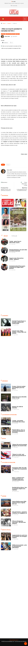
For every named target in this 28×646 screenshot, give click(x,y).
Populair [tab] (14, 236)
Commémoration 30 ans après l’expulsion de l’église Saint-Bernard (17, 267)
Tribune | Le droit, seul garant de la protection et (19, 455)
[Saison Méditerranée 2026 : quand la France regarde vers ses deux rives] (6, 503)
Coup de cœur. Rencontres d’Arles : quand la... (16, 258)
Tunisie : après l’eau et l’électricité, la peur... (15, 242)
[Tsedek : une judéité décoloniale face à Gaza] (6, 421)
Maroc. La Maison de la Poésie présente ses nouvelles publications (18, 479)
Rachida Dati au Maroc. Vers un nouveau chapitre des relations (19, 488)
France (8, 164)
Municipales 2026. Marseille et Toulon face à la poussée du (19, 469)
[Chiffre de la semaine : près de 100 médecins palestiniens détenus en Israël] (6, 546)
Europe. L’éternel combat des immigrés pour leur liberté (18, 387)
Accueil (9, 23)
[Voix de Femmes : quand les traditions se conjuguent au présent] (6, 513)
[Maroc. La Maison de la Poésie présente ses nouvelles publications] (6, 479)
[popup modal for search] (25, 19)
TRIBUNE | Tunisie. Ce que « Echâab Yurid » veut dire (14, 3)
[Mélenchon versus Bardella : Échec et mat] (6, 397)
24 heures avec (15, 486)
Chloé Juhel (7, 36)
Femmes (13, 428)
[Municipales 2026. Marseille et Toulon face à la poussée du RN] (6, 469)
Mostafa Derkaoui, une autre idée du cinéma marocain (18, 250)
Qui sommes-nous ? (14, 640)
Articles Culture (15, 319)
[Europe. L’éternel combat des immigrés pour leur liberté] (6, 388)
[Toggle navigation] (3, 18)
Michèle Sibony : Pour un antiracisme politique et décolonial (18, 431)
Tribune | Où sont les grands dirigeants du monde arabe (19, 445)
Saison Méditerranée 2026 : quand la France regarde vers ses (19, 502)
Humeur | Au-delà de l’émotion (17, 407)
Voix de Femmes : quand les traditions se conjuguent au (19, 512)
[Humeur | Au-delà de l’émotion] (6, 407)
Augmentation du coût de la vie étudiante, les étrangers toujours (19, 536)
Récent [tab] (6, 236)
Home (4, 23)
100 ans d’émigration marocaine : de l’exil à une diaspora (19, 522)
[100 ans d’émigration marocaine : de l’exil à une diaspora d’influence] (6, 522)
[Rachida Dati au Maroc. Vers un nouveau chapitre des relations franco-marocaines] (6, 489)
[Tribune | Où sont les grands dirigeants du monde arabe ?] (6, 445)
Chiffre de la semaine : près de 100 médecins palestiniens (19, 546)
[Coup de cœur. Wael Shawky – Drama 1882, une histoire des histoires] (6, 332)
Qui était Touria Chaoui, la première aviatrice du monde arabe (19, 322)
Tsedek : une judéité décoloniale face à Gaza (18, 421)
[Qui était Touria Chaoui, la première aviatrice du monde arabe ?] (6, 322)
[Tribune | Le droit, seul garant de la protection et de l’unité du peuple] (6, 455)
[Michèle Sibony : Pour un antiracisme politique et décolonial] (6, 431)
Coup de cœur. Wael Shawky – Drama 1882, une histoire (19, 332)
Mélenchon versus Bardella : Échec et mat (19, 397)
